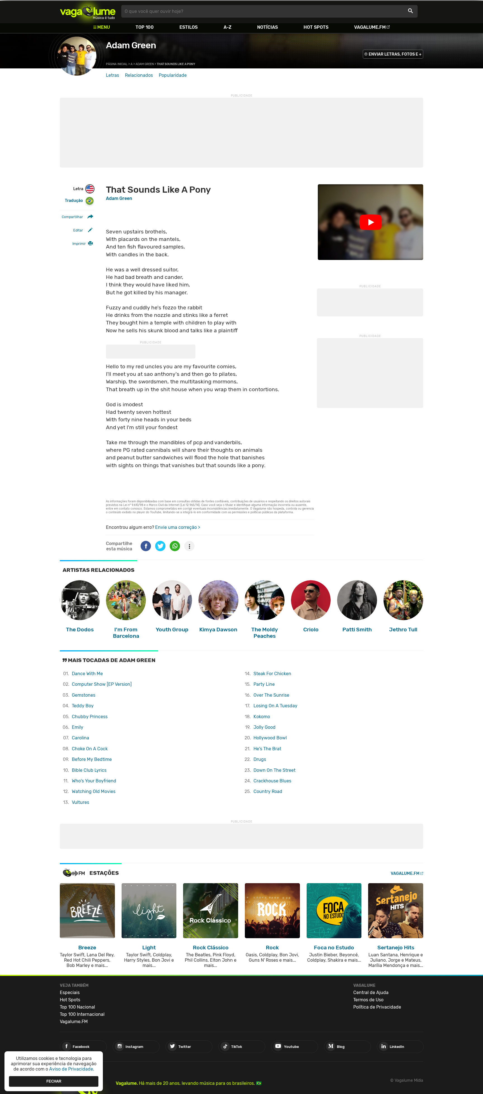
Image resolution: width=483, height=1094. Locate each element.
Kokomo (262, 716)
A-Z (227, 27)
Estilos (188, 27)
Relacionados (139, 75)
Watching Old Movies (93, 791)
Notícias (267, 27)
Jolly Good (265, 727)
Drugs (260, 759)
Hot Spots (316, 27)
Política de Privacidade (377, 1007)
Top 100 (145, 27)
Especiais (70, 992)
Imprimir (79, 244)
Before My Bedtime (92, 759)
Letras (112, 75)
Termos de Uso (368, 999)
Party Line (264, 684)
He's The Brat (267, 748)
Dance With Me (87, 673)
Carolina (80, 738)
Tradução (74, 200)
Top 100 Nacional (77, 1007)
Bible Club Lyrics (89, 770)
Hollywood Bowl (270, 738)
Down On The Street (274, 770)
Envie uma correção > (177, 527)
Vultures (80, 802)
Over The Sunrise (271, 695)
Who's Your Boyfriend (94, 781)
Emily (77, 727)
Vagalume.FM (370, 27)
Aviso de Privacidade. (71, 1069)
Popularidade (173, 75)
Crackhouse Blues (272, 781)
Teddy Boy (83, 705)
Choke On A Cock (90, 748)
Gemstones (83, 695)
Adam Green (131, 45)
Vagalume (88, 11)
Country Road (268, 791)
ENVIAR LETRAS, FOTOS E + (395, 54)
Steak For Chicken (272, 673)
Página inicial (116, 64)
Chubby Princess (90, 716)
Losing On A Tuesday (275, 705)
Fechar (53, 1081)
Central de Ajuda (371, 992)
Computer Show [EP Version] (102, 684)
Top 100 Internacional (82, 1014)
